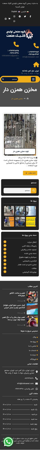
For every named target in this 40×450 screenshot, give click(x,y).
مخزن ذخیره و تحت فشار (27, 264)
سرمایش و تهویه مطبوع (27, 257)
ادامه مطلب (33, 114)
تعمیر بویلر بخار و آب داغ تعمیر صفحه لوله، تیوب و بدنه (13, 318)
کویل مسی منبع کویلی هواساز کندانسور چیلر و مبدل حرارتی (14, 306)
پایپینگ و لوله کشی (29, 246)
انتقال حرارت (31, 242)
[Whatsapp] (14, 21)
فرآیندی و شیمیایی (29, 261)
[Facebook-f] (30, 16)
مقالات (34, 268)
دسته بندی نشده (30, 253)
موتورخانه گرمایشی (29, 272)
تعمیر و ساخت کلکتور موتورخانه (17, 294)
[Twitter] (25, 16)
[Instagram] (14, 16)
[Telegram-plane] (19, 16)
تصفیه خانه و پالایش (28, 249)
